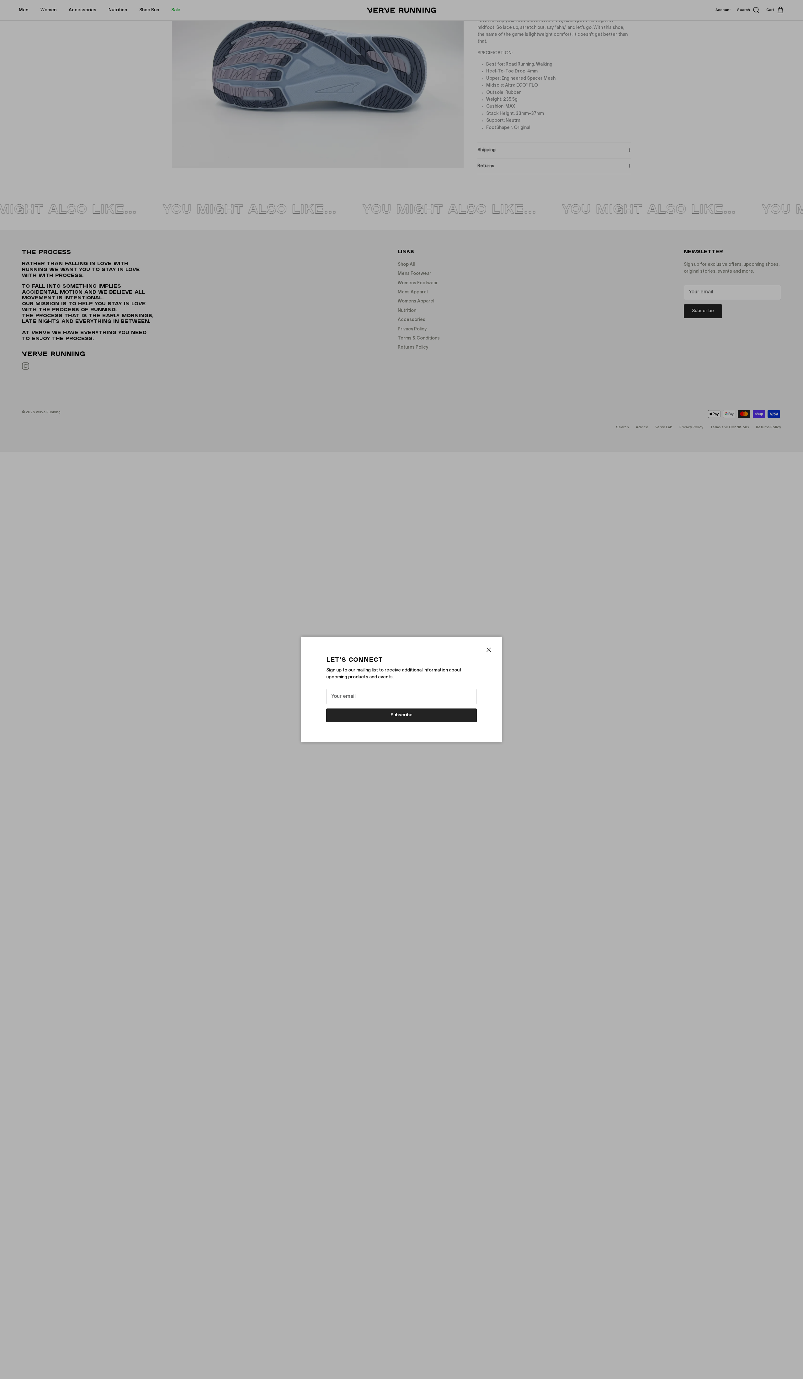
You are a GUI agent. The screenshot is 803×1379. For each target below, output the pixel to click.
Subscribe (401, 715)
